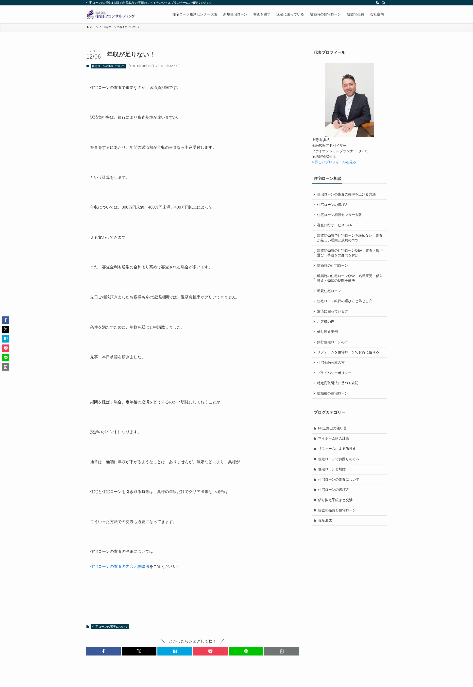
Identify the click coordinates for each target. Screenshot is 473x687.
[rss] (377, 2)
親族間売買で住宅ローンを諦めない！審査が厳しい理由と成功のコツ (350, 237)
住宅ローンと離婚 (332, 469)
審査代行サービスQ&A (334, 225)
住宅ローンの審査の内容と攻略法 (119, 566)
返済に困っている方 (332, 311)
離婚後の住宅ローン (332, 393)
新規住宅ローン (329, 291)
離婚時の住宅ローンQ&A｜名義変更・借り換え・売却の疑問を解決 (350, 278)
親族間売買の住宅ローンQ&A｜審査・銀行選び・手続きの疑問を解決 (350, 252)
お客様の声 (325, 322)
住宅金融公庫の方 (331, 362)
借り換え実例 (327, 332)
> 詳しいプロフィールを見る (334, 162)
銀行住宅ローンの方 (332, 342)
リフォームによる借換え (337, 449)
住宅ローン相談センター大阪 (339, 215)
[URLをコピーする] (281, 651)
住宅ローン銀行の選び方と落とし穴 (344, 301)
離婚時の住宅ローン (332, 265)
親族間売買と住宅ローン (337, 510)
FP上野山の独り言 (332, 428)
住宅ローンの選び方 (332, 205)
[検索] (383, 2)
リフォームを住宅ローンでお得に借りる (348, 352)
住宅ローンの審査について (108, 66)
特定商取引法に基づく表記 (337, 383)
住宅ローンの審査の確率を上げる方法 (346, 194)
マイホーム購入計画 (333, 438)
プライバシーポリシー (334, 373)
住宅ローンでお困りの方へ (338, 459)
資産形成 (325, 520)
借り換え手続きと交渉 (335, 500)
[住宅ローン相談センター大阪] (110, 14)
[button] (103, 651)
